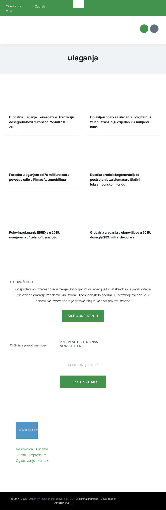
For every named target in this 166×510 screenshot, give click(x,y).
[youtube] (156, 5)
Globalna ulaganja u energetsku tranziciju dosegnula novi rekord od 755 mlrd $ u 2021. (41, 122)
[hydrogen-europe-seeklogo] (22, 394)
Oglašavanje (25, 460)
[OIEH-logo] (21, 18)
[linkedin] (150, 13)
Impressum (37, 455)
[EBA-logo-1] (22, 378)
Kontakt (44, 460)
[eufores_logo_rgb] (18, 406)
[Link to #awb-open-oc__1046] (144, 28)
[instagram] (30, 474)
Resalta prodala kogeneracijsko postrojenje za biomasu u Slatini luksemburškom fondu (115, 179)
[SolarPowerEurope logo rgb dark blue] (22, 370)
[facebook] (144, 5)
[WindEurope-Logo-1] (22, 354)
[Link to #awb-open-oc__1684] (154, 28)
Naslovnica (24, 449)
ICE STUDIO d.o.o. (64, 503)
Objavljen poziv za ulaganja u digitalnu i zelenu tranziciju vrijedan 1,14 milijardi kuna (120, 122)
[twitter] (150, 5)
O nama (42, 449)
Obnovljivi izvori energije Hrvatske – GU (51, 499)
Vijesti (22, 455)
